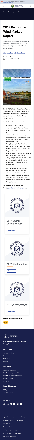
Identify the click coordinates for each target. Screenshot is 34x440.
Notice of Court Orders (9, 436)
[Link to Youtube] (14, 404)
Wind (5, 322)
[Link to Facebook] (4, 404)
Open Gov (6, 417)
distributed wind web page (16, 188)
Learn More (11, 230)
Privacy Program (7, 381)
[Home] (17, 7)
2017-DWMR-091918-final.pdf (15, 222)
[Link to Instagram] (8, 404)
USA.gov (5, 390)
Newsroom (6, 356)
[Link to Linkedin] (11, 404)
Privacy (23, 417)
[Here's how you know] (17, 2)
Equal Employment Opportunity (12, 433)
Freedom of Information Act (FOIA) (13, 375)
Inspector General (8, 378)
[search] (30, 6)
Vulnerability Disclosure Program (12, 426)
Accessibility (15, 417)
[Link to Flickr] (21, 404)
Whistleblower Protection (10, 430)
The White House (8, 392)
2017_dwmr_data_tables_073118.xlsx (17, 304)
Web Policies (6, 423)
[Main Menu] (3, 6)
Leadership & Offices (9, 353)
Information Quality (8, 420)
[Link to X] (18, 404)
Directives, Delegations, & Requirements (14, 373)
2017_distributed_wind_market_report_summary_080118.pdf (17, 264)
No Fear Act (20, 420)
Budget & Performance (9, 370)
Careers (5, 361)
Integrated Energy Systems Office (14, 53)
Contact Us (6, 358)
